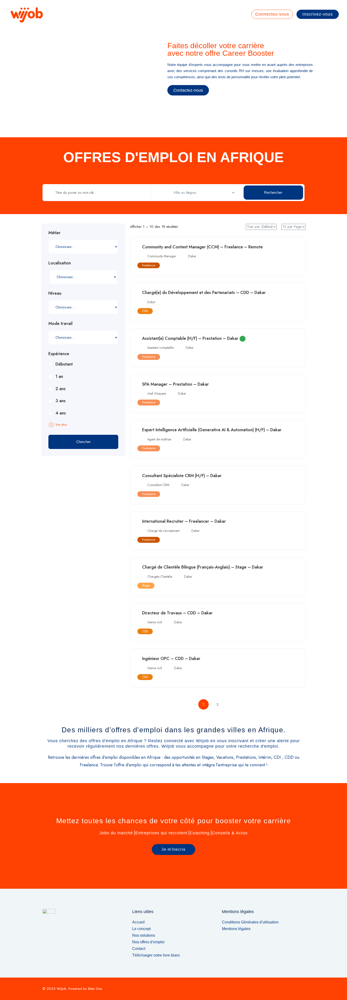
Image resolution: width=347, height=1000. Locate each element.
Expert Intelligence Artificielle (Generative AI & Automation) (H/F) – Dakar (212, 430)
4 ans (60, 413)
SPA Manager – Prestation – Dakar (175, 384)
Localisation (59, 263)
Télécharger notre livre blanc (156, 955)
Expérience (58, 354)
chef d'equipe (156, 393)
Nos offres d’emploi (148, 942)
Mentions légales (236, 929)
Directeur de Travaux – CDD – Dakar (177, 613)
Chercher (83, 442)
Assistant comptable (160, 347)
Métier (54, 233)
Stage (146, 585)
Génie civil (154, 622)
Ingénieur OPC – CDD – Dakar (171, 658)
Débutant (64, 364)
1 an (59, 376)
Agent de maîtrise (159, 439)
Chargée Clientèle (159, 576)
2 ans (60, 389)
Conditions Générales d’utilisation (250, 922)
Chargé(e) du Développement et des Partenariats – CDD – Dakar (204, 292)
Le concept (141, 929)
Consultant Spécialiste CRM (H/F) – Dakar (182, 476)
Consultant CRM (158, 485)
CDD (145, 311)
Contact (138, 948)
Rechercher (273, 192)
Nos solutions (143, 935)
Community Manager (161, 256)
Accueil (138, 922)
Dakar (192, 256)
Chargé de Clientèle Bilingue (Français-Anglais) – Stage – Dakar (202, 567)
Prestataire (148, 356)
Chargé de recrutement (163, 530)
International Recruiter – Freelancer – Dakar (184, 521)
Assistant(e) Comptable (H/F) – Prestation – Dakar (190, 338)
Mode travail (60, 323)
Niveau (54, 293)
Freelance (148, 265)
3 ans (60, 401)
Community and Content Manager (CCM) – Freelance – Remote (202, 247)
